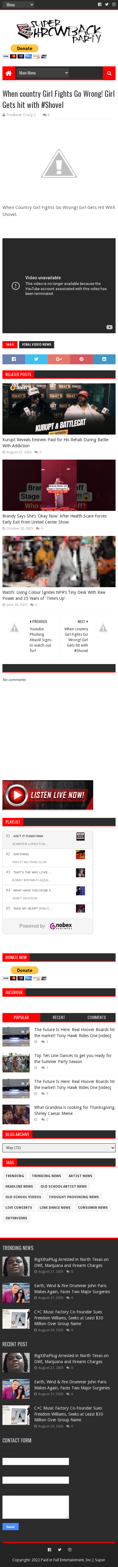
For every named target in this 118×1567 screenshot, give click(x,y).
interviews (16, 1218)
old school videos (23, 1197)
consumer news (93, 1208)
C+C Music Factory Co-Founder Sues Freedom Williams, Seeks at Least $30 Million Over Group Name (68, 1317)
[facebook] (100, 4)
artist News (80, 1176)
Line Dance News (55, 1208)
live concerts (18, 1208)
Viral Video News (36, 344)
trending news (46, 1176)
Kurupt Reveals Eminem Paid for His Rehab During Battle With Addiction (55, 442)
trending (14, 1176)
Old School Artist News (64, 1187)
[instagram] (113, 4)
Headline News (19, 1187)
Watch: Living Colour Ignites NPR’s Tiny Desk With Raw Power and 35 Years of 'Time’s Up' (53, 595)
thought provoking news (74, 1197)
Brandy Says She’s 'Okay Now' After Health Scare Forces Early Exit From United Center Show (54, 519)
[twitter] (107, 4)
